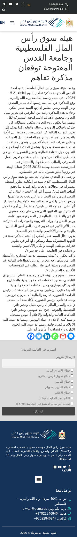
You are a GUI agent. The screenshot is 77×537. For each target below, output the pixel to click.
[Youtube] (10, 4)
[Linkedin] (4, 4)
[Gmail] (63, 336)
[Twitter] (17, 4)
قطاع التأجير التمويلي (58, 387)
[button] (3, 10)
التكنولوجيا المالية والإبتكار (55, 398)
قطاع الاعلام (63, 392)
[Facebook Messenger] (71, 336)
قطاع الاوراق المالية (58, 370)
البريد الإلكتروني (65, 357)
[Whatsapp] (55, 336)
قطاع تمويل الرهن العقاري (54, 376)
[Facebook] (30, 336)
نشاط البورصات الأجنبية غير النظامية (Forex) (43, 403)
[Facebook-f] (23, 4)
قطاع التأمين (63, 381)
